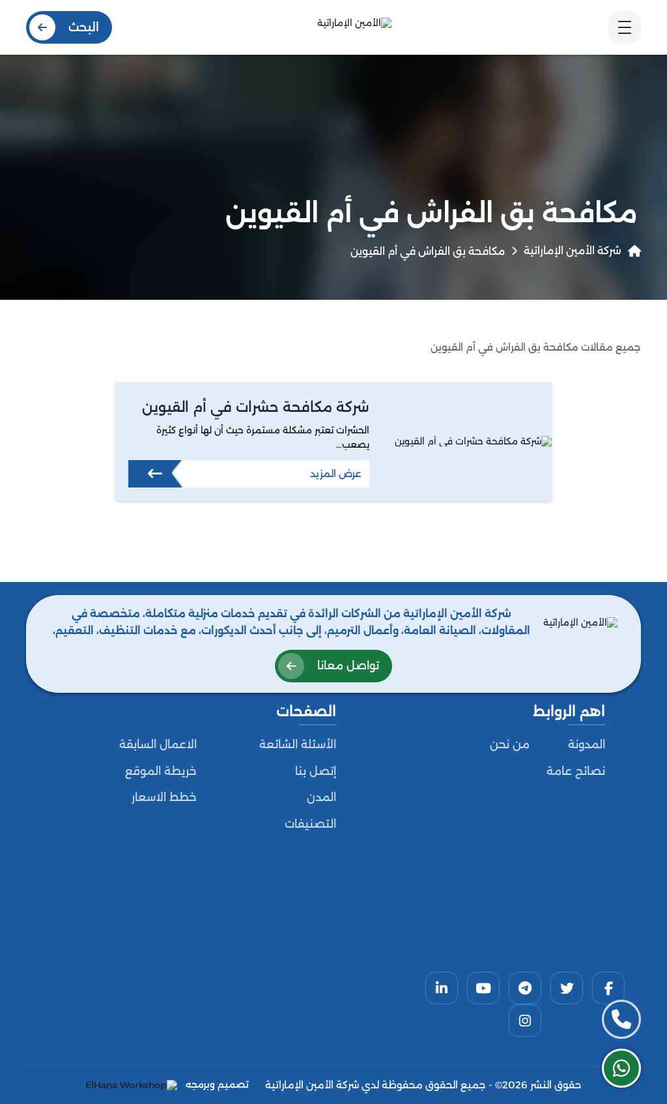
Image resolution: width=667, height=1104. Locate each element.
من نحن (510, 744)
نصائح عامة (575, 770)
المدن (321, 797)
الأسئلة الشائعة (297, 744)
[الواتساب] (621, 1068)
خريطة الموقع (161, 770)
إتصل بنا (315, 770)
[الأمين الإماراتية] (354, 27)
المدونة (586, 744)
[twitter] (566, 988)
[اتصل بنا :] (621, 1019)
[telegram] (525, 988)
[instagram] (525, 1020)
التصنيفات (310, 823)
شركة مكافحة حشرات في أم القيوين (255, 406)
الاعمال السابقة (158, 744)
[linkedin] (441, 988)
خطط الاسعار (164, 797)
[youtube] (483, 988)
